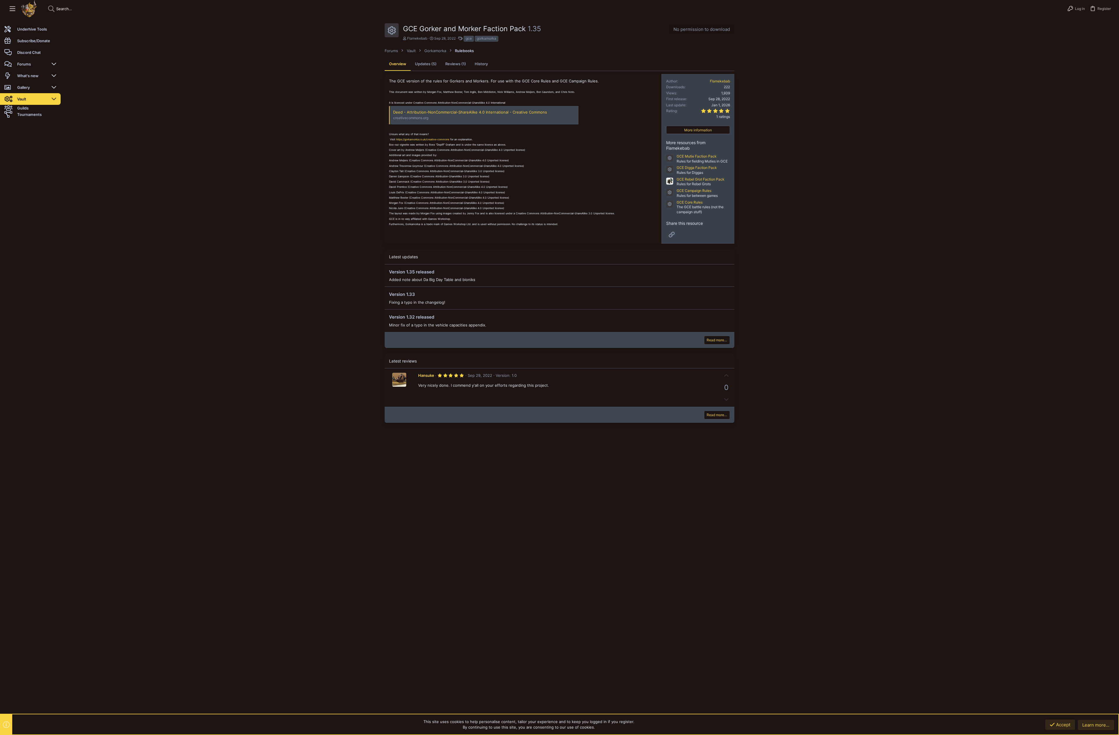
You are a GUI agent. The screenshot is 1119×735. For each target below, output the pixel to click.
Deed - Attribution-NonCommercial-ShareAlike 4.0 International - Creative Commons (470, 112)
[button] (12, 9)
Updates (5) (426, 63)
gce (469, 38)
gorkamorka (486, 38)
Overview (397, 63)
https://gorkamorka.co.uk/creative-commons (422, 139)
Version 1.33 (402, 294)
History (481, 63)
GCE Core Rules (690, 202)
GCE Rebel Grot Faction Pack (700, 179)
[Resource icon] (669, 158)
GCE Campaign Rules (694, 190)
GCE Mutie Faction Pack (697, 156)
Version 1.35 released (411, 272)
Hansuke (426, 375)
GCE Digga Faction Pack (697, 167)
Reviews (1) (455, 63)
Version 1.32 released (411, 317)
